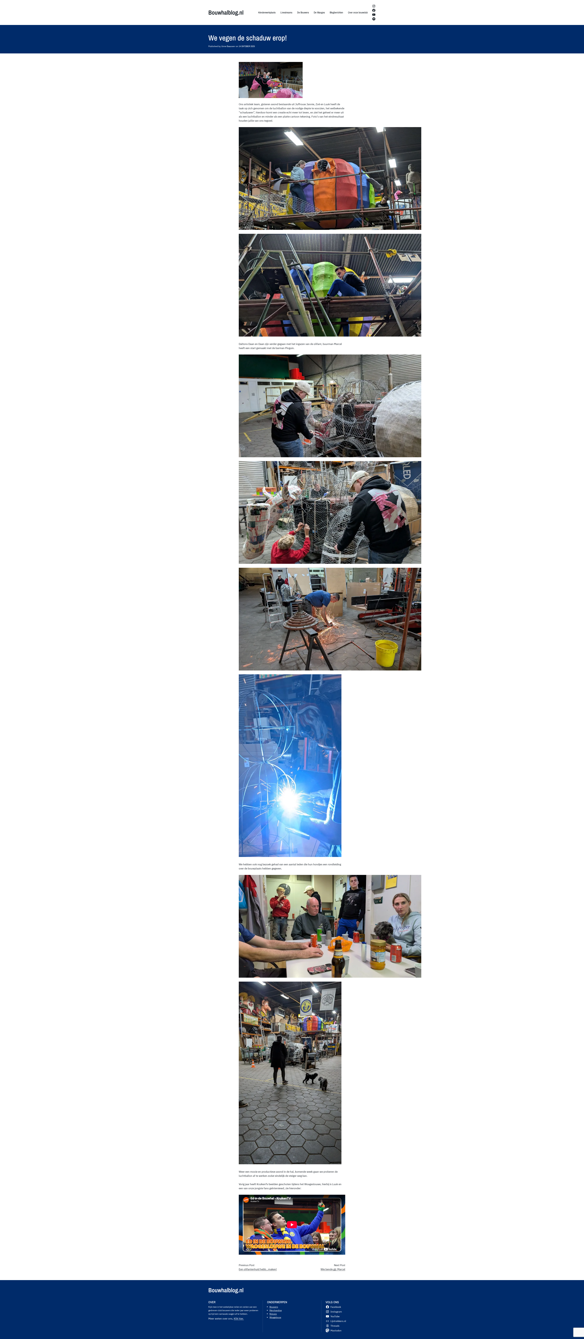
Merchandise (275, 1310)
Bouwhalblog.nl (225, 12)
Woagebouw (275, 1317)
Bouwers (273, 1306)
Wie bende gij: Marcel (333, 1269)
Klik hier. (239, 1318)
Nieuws (273, 1313)
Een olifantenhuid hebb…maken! (258, 1269)
